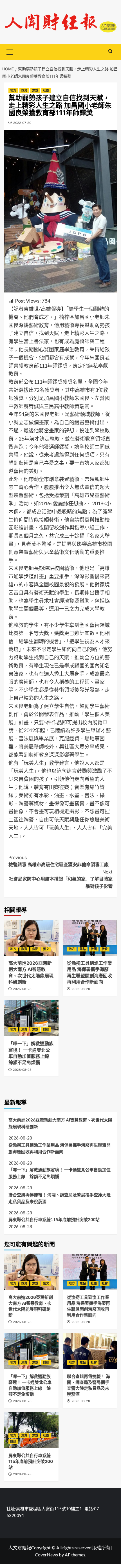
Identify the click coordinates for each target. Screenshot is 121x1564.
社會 (105, 949)
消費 (24, 1029)
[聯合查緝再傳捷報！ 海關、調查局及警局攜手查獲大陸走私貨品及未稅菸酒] (90, 1351)
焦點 (35, 90)
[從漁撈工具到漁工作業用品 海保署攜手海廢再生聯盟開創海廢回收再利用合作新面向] (90, 938)
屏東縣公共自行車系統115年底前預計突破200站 (54, 1219)
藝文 (46, 949)
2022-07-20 (22, 122)
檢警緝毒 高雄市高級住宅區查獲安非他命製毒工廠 (58, 861)
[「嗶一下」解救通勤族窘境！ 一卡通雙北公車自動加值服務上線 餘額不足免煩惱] (31, 1018)
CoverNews (46, 1554)
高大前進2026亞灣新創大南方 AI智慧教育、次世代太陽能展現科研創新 (60, 1123)
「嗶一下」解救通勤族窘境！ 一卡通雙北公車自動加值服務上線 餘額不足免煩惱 (59, 1173)
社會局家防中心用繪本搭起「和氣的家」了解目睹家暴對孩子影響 (61, 879)
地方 (13, 90)
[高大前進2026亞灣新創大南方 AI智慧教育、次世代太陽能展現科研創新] (31, 938)
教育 (24, 90)
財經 (46, 1029)
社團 (46, 90)
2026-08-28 (22, 989)
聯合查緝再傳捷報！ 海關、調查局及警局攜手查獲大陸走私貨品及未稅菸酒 (59, 1198)
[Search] (110, 51)
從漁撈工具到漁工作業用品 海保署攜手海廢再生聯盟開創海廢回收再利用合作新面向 (59, 1148)
